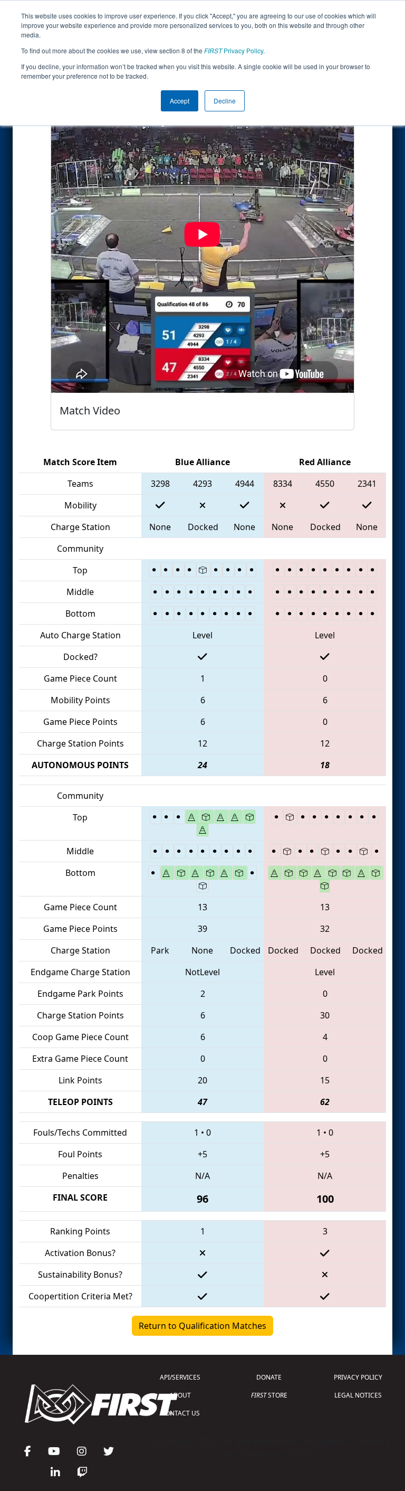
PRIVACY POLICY (358, 1377)
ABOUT (180, 1395)
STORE (269, 1395)
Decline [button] (225, 100)
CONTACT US (180, 1413)
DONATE (269, 1377)
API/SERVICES (180, 1377)
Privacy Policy (233, 50)
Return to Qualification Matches (202, 1326)
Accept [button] (179, 100)
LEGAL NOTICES (358, 1395)
